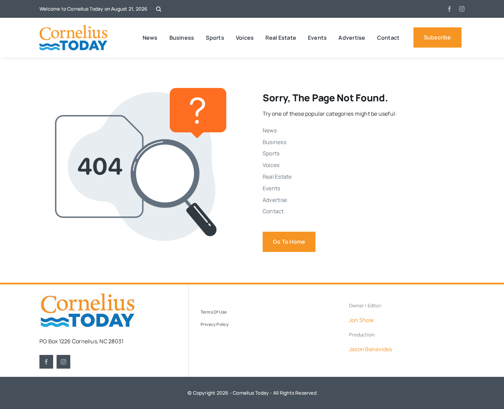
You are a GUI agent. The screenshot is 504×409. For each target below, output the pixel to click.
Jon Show (361, 320)
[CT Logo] (73, 27)
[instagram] (462, 9)
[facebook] (449, 9)
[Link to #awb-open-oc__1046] (158, 9)
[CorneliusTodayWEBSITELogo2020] (87, 295)
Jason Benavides (370, 349)
